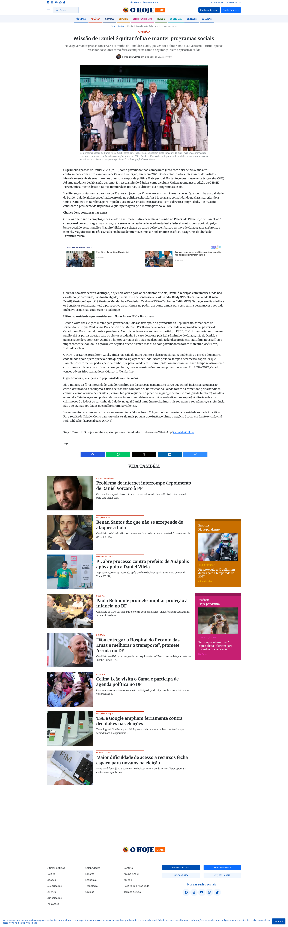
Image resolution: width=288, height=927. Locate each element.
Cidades (109, 18)
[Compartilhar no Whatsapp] (118, 454)
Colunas (206, 18)
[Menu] (49, 10)
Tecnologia (91, 886)
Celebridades (54, 886)
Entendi (279, 921)
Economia (176, 18)
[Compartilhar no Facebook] (92, 454)
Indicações (53, 904)
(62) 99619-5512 (234, 2)
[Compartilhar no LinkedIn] (170, 454)
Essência (52, 892)
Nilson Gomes (133, 56)
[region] (144, 921)
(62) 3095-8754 (216, 2)
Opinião (89, 892)
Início (113, 26)
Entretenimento (142, 18)
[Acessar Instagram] (52, 2)
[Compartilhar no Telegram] (195, 454)
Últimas (81, 18)
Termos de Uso (132, 892)
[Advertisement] (218, 495)
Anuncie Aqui (131, 874)
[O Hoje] (144, 10)
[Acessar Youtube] (56, 2)
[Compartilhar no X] (144, 454)
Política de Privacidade (26, 922)
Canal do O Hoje (183, 432)
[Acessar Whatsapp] (60, 2)
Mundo (161, 18)
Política (95, 18)
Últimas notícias (56, 868)
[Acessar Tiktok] (64, 2)
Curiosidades (54, 898)
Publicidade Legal (181, 867)
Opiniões (191, 18)
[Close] (285, 918)
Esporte (123, 18)
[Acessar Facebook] (48, 2)
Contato (128, 868)
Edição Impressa (222, 867)
